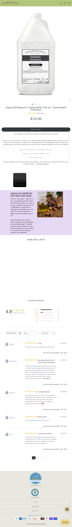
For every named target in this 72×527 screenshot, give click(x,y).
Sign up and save (35, 515)
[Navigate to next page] (43, 457)
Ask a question (36, 157)
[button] (67, 509)
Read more (46, 378)
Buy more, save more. (43, 164)
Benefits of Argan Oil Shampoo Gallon (36, 150)
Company (35, 506)
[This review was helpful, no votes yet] (61, 353)
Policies (35, 511)
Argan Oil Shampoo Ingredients (36, 153)
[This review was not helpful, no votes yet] (65, 353)
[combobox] (30, 333)
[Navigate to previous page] (29, 457)
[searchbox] (11, 333)
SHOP (36, 502)
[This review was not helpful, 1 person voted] (65, 409)
